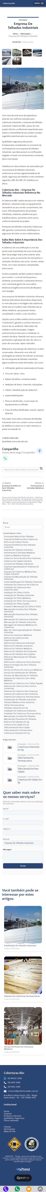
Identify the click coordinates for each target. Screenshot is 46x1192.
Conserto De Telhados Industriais (18, 564)
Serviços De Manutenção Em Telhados (21, 675)
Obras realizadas (11, 1120)
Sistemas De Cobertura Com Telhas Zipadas (23, 683)
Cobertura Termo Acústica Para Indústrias (22, 558)
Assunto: (6, 839)
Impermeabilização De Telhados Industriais (23, 582)
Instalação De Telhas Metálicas (17, 598)
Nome (6, 809)
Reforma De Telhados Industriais (18, 646)
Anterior (8, 483)
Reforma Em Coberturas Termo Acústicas (22, 662)
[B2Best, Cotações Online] (23, 1169)
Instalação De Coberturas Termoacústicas (22, 713)
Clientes (7, 1127)
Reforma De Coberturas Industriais (19, 643)
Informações (25, 34)
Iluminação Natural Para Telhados (19, 536)
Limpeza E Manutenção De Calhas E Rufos (22, 606)
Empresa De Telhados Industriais (18, 550)
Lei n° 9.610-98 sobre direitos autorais (21, 504)
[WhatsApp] (5, 458)
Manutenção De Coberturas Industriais (21, 619)
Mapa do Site (9, 1131)
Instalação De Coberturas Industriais (20, 711)
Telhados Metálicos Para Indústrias (19, 702)
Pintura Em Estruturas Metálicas (18, 635)
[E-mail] (28, 1189)
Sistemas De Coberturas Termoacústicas (22, 697)
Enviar (23, 866)
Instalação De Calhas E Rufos (17, 592)
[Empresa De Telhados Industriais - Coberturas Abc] (6, 52)
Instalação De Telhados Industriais (19, 595)
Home (15, 34)
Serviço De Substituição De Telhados (20, 673)
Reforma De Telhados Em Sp (16, 722)
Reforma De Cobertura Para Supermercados (16, 639)
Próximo (38, 483)
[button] (39, 3)
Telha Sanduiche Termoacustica (18, 730)
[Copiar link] (41, 469)
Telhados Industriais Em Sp (16, 708)
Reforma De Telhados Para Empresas (20, 651)
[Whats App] (17, 1189)
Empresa (8, 1113)
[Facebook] (39, 451)
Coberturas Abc (9, 3)
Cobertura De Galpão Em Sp (16, 725)
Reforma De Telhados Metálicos (18, 648)
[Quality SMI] (23, 1178)
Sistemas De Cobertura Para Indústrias (21, 694)
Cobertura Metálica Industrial (17, 555)
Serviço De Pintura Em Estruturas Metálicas (23, 670)
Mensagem (7, 850)
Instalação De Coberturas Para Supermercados (17, 588)
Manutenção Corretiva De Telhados (19, 716)
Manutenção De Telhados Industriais (20, 622)
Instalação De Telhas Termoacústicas (20, 601)
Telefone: (7, 829)
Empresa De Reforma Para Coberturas (21, 539)
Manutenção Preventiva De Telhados (20, 719)
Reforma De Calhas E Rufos (16, 542)
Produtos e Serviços (12, 1116)
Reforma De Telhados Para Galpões (19, 654)
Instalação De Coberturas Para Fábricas (21, 585)
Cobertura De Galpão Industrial (18, 561)
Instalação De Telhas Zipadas (17, 604)
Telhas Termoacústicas (14, 705)
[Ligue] (6, 1189)
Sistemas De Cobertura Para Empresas (21, 691)
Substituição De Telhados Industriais (20, 699)
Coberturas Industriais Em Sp (17, 733)
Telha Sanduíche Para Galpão (17, 727)
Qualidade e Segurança (14, 1118)
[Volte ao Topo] (40, 1189)
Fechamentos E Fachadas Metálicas (19, 553)
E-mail (6, 819)
